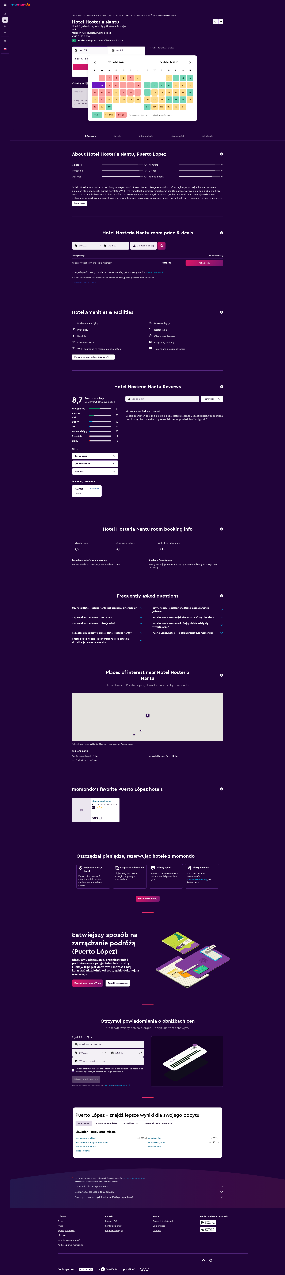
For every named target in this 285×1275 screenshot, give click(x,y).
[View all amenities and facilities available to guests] (221, 312)
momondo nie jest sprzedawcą (91, 1186)
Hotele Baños (154, 1147)
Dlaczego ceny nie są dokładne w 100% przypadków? (104, 1197)
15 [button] (102, 92)
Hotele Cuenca (83, 1151)
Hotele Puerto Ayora (86, 1147)
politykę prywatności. (123, 1085)
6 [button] (137, 78)
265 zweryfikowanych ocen (109, 40)
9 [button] (109, 85)
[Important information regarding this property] (221, 529)
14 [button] (95, 92)
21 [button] (95, 99)
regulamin (109, 1085)
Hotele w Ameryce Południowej (99, 15)
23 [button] (109, 99)
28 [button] (95, 107)
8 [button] (102, 85)
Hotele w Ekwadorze (123, 15)
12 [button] (130, 85)
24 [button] (116, 99)
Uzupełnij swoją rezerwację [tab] (158, 1123)
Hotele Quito (154, 1138)
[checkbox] (87, 491)
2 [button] (109, 78)
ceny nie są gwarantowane (133, 1178)
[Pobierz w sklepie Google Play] (208, 1222)
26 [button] (130, 99)
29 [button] (102, 107)
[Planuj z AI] (5, 32)
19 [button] (130, 92)
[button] (5, 4)
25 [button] (123, 99)
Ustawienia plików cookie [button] (84, 283)
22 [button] (102, 99)
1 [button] (168, 78)
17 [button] (116, 92)
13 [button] (138, 85)
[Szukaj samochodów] (5, 26)
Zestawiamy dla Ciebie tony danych (94, 1192)
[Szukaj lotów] (5, 14)
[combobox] (111, 1044)
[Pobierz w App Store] (208, 1229)
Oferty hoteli (77, 15)
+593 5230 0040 (81, 36)
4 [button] (123, 78)
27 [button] (137, 99)
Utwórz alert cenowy (197, 879)
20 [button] (137, 92)
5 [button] (130, 78)
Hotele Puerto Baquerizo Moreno (92, 1143)
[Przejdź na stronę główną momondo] (20, 4)
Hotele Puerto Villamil (86, 1138)
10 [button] (116, 85)
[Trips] (5, 41)
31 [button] (183, 107)
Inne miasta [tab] (83, 1123)
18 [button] (123, 92)
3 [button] (116, 78)
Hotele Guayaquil (156, 1143)
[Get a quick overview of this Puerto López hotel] (221, 154)
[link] (148, 899)
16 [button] (109, 92)
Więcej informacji (154, 272)
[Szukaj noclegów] (5, 20)
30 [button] (109, 107)
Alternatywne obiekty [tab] (106, 1123)
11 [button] (123, 85)
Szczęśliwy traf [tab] (131, 1123)
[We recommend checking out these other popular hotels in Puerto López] (221, 789)
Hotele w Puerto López (145, 15)
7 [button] (94, 85)
